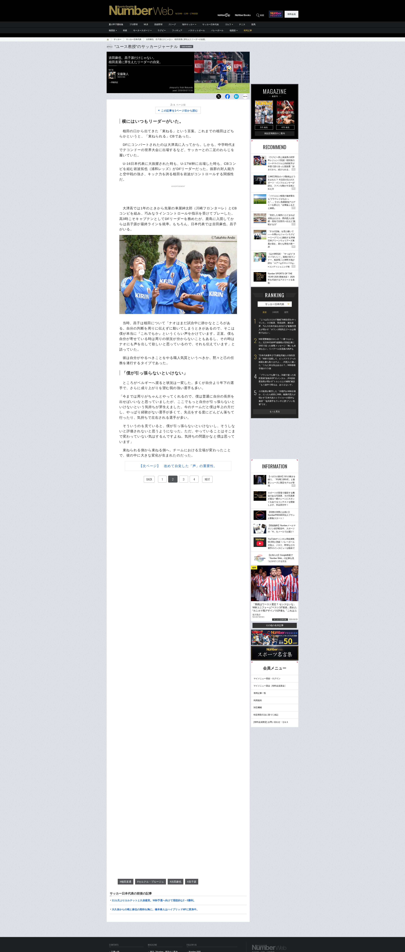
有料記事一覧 (260, 693)
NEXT (207, 479)
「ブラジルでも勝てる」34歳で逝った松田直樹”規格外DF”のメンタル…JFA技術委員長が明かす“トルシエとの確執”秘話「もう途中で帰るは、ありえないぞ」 (277, 380)
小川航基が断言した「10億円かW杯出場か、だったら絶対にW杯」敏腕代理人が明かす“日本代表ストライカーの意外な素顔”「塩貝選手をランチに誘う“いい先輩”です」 (277, 398)
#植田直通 (125, 881)
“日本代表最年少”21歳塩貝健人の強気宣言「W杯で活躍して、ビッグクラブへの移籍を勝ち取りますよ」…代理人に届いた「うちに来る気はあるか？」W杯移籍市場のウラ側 (277, 362)
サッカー (117, 39)
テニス (242, 24)
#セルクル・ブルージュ (150, 881)
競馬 (253, 24)
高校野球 (158, 24)
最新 (265, 312)
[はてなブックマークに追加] (236, 97)
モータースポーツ (141, 30)
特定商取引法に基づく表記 (266, 715)
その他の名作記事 (275, 625)
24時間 (275, 312)
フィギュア (177, 30)
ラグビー (162, 30)
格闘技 (112, 30)
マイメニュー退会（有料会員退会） (270, 686)
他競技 (233, 30)
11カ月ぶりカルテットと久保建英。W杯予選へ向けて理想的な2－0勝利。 (154, 900)
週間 (286, 312)
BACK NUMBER (187, 46)
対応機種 (258, 707)
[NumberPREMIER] (276, 14)
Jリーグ (172, 24)
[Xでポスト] (218, 97)
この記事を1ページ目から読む (179, 110)
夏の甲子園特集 (116, 24)
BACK (149, 479)
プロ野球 (133, 24)
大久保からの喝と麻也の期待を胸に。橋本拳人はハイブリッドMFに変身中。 (155, 909)
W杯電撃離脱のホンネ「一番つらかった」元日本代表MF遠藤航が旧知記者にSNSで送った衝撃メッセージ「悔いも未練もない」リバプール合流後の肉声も (277, 344)
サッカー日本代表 (210, 24)
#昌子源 (191, 881)
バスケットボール (196, 30)
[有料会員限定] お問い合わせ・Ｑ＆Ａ (271, 722)
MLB (146, 24)
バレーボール (217, 30)
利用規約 (258, 700)
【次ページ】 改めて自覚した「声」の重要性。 (178, 466)
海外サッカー (188, 24)
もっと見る (275, 411)
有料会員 (291, 14)
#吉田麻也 (175, 881)
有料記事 (248, 30)
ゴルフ (228, 24)
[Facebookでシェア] (227, 97)
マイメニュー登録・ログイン (267, 678)
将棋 (125, 30)
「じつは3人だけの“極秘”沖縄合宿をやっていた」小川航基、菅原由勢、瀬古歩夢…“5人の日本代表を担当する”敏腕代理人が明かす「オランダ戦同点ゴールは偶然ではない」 (277, 326)
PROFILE (114, 82)
